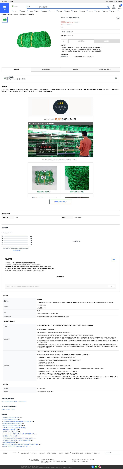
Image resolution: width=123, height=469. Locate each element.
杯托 (3, 401)
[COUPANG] (34, 460)
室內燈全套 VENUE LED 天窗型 (10, 436)
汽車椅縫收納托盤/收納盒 (11, 401)
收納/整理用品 (23, 14)
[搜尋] (108, 7)
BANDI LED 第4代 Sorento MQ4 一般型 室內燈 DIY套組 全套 (16, 440)
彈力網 (12, 409)
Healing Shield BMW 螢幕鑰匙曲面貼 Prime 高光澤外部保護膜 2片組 (18, 434)
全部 (29, 7)
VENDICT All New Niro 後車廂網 (10, 419)
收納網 (3, 409)
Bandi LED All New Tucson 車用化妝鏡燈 (12, 423)
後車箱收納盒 (31, 14)
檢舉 (112, 286)
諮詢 (114, 259)
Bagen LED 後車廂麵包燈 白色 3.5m (11, 417)
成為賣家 (120, 1)
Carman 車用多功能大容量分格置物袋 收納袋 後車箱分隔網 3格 (17, 421)
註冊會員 (111, 1)
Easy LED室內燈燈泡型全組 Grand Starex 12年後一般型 (15, 446)
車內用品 (16, 14)
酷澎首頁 (4, 14)
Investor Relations (13, 452)
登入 (107, 1)
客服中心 (115, 1)
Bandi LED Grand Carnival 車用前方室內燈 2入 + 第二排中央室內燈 (18, 438)
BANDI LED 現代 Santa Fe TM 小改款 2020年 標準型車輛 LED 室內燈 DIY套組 (20, 444)
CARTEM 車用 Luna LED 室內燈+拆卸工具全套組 (14, 427)
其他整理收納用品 (22, 401)
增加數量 (67, 42)
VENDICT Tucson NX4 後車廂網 (10, 431)
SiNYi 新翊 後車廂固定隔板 (9, 442)
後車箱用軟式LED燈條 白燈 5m (10, 429)
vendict (8, 409)
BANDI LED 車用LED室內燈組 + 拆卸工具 (12, 425)
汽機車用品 (9, 14)
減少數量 (67, 40)
